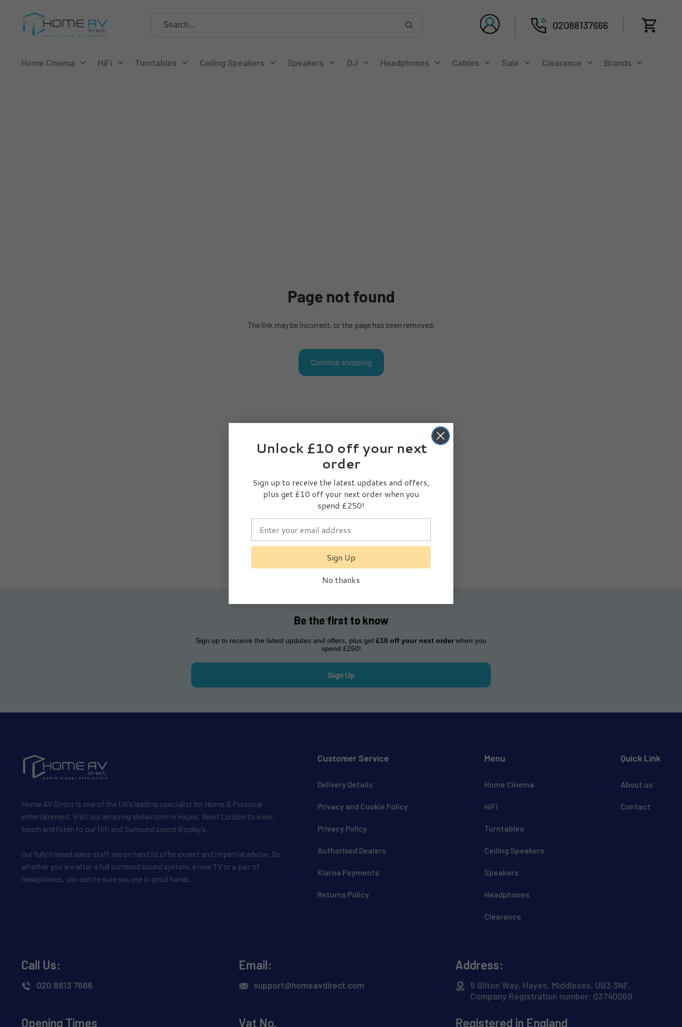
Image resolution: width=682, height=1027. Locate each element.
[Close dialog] (440, 435)
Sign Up (341, 557)
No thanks (341, 580)
